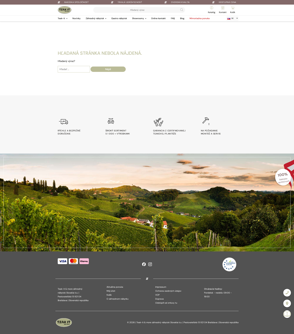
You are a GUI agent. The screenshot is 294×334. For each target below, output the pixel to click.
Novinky (76, 18)
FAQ (173, 18)
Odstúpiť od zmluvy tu (166, 302)
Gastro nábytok (119, 18)
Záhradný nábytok (95, 18)
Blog (182, 18)
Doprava (159, 298)
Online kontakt (158, 18)
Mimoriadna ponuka (200, 18)
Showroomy (138, 18)
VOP (157, 294)
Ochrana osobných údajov (168, 290)
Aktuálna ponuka (115, 287)
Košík (109, 294)
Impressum (160, 287)
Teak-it (61, 18)
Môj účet (111, 290)
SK (232, 18)
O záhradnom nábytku (117, 298)
